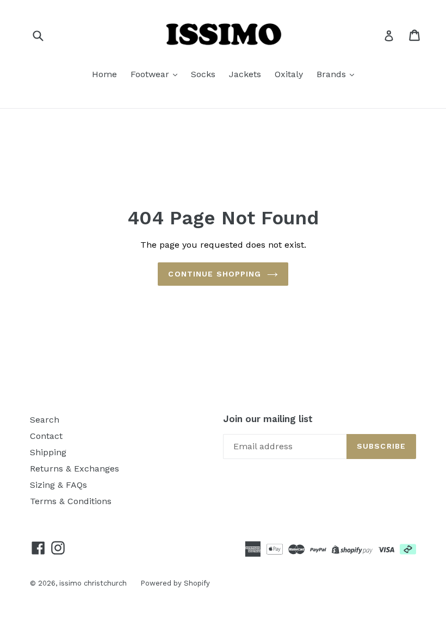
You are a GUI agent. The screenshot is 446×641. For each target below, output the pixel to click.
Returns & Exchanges (74, 468)
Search (44, 419)
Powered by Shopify (175, 583)
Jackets (245, 74)
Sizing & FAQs (58, 485)
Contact (46, 436)
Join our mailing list (268, 418)
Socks (203, 74)
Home (104, 74)
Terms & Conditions (71, 501)
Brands (333, 74)
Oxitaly (289, 74)
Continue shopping (214, 273)
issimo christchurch (93, 583)
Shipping (48, 452)
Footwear (151, 74)
